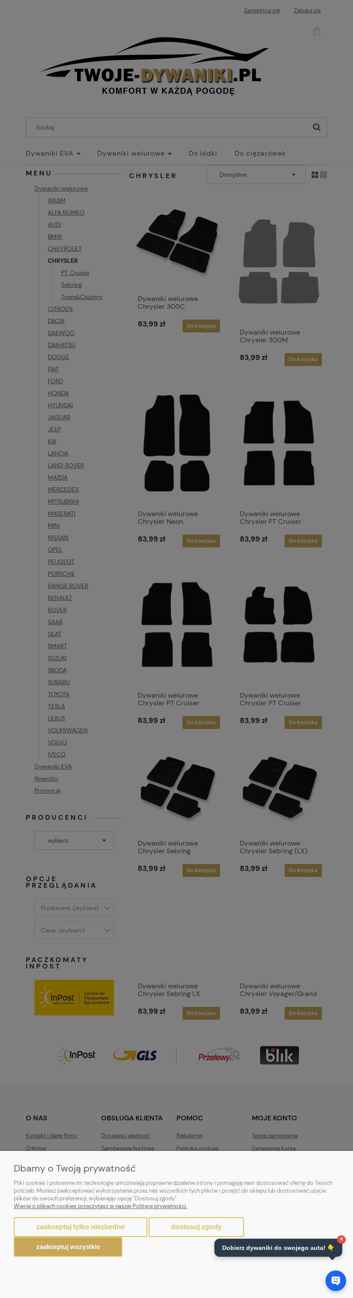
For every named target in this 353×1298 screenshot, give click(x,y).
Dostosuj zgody (196, 1226)
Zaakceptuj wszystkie (68, 1246)
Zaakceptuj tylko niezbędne (80, 1226)
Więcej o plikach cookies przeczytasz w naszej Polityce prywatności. (100, 1206)
